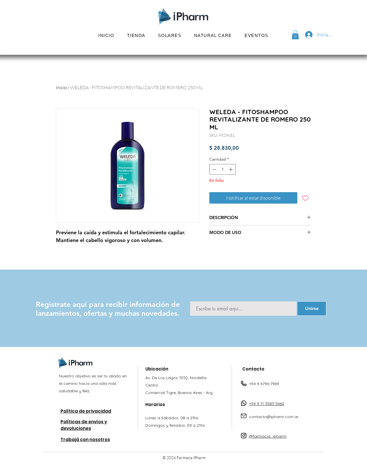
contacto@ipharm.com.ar (273, 416)
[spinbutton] (222, 169)
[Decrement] (213, 169)
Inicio (61, 87)
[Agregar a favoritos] (305, 198)
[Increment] (231, 169)
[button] (170, 35)
